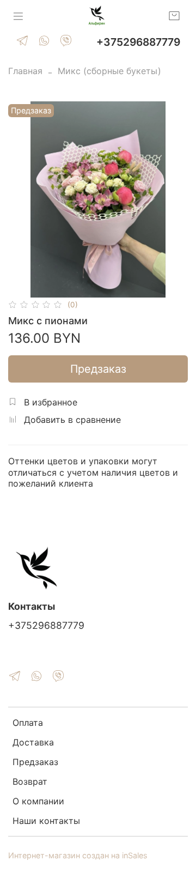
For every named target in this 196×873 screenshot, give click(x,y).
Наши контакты (46, 820)
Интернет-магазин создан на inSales (78, 855)
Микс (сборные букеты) (109, 70)
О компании (38, 801)
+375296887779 (138, 41)
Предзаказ (98, 368)
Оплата (28, 722)
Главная (25, 70)
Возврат (30, 781)
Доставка (33, 742)
